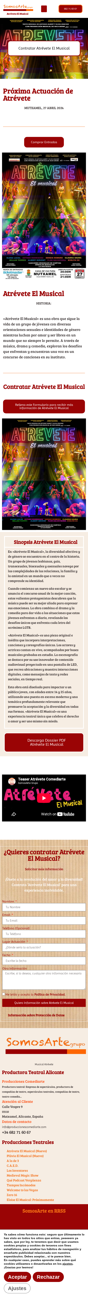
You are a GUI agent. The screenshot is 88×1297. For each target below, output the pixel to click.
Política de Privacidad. (49, 994)
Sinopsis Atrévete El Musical (45, 541)
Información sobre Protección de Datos (36, 1015)
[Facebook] (30, 1222)
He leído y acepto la (35, 994)
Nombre (8, 901)
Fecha (6, 955)
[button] (44, 8)
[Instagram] (58, 1222)
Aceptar (17, 1277)
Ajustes (17, 1288)
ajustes (67, 1263)
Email (6, 915)
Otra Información (14, 968)
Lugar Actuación (14, 941)
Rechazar (48, 1277)
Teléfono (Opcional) (15, 928)
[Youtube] (44, 1222)
